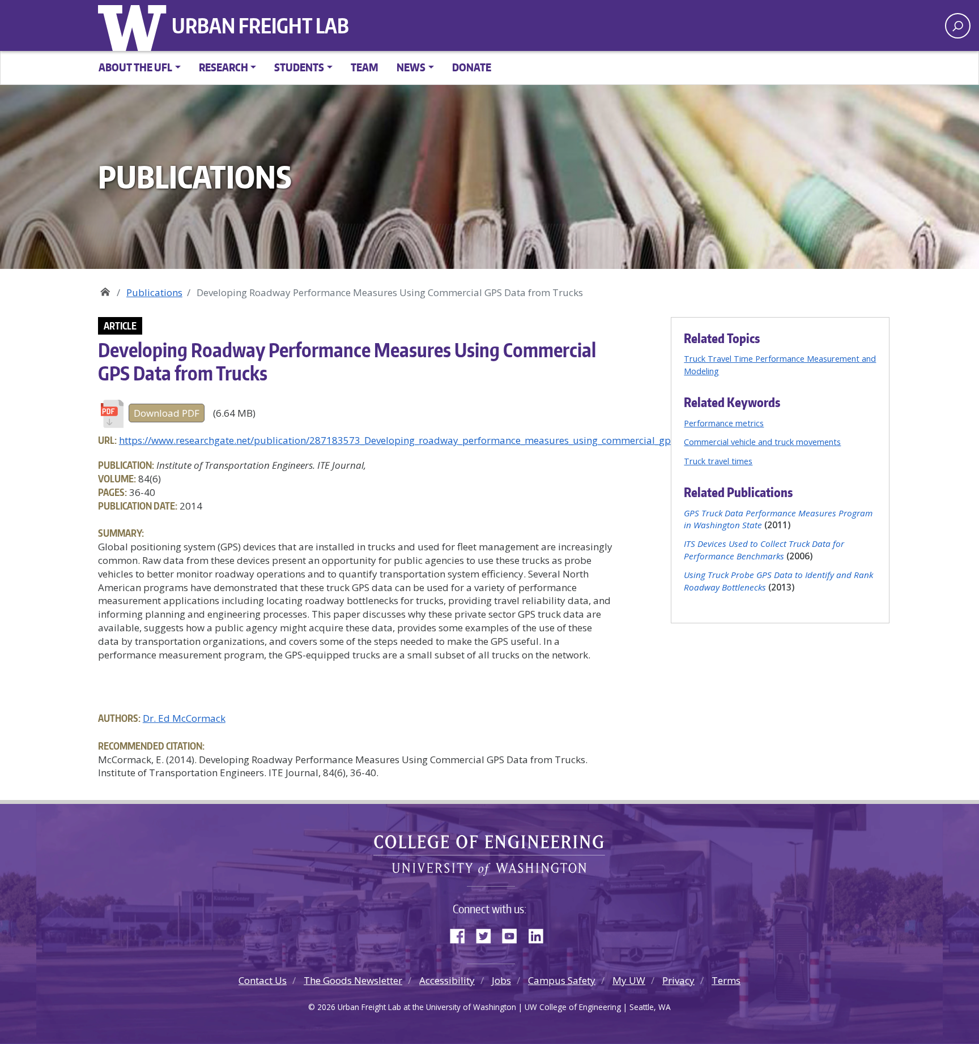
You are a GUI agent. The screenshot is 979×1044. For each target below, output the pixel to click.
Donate (471, 67)
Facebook (462, 933)
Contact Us (263, 980)
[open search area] (958, 25)
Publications (154, 292)
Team (364, 67)
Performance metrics (724, 423)
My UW (628, 980)
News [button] (411, 67)
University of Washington (135, 25)
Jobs (501, 980)
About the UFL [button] (135, 67)
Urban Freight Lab (260, 25)
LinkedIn (540, 933)
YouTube (514, 933)
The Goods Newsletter (353, 980)
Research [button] (223, 67)
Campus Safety (561, 980)
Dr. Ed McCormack (184, 718)
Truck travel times (718, 461)
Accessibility (447, 980)
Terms (726, 980)
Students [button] (299, 67)
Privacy (678, 980)
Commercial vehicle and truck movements (762, 441)
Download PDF (166, 413)
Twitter (488, 933)
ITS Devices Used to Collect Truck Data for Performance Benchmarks (764, 549)
